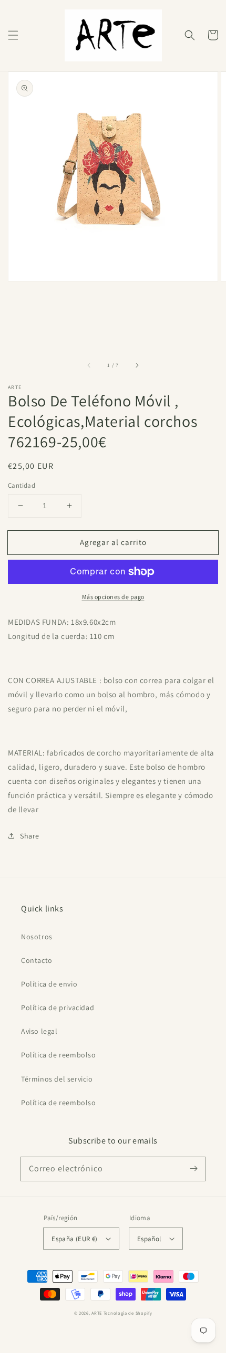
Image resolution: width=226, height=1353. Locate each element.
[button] (13, 35)
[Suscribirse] (193, 1168)
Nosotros (37, 936)
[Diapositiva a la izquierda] (89, 364)
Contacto (37, 960)
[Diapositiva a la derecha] (136, 364)
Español (149, 1238)
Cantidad (21, 485)
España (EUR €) (75, 1238)
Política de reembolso (58, 1055)
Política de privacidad (57, 1007)
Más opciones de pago (113, 597)
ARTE (97, 1313)
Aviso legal (39, 1031)
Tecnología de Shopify (128, 1313)
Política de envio (49, 984)
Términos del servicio (57, 1079)
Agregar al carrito (113, 542)
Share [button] (29, 836)
